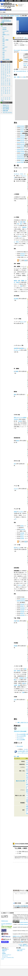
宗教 (21, 221)
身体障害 (16, 348)
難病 (15, 394)
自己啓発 (16, 298)
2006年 (18, 151)
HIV (15, 463)
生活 (3, 45)
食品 (3, 54)
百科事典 (17, 15)
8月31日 (22, 156)
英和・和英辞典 (17, 0)
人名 (3, 55)
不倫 (15, 620)
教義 (24, 221)
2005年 (18, 149)
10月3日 (22, 158)
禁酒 (21, 286)
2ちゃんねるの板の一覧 (22, 734)
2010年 (18, 158)
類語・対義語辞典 (9, 0)
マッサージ (16, 173)
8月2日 (22, 613)
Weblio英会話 (6, 107)
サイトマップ (5, 955)
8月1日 (22, 536)
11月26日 (22, 153)
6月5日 (22, 131)
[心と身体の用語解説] (3, 10)
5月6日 (22, 606)
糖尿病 (15, 280)
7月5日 (22, 162)
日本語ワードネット (17, 936)
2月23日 (22, 604)
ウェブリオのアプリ (21, 949)
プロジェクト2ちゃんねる (20, 731)
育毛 (15, 547)
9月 (21, 133)
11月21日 (22, 136)
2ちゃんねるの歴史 (21, 735)
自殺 (23, 692)
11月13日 (22, 144)
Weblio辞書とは (5, 949)
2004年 (18, 146)
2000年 (18, 138)
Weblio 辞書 (3, 15)
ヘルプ (3, 951)
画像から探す (19, 950)
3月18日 (22, 255)
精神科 (18, 670)
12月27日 (22, 253)
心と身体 (16, 43)
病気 (15, 77)
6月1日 (22, 129)
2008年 (18, 156)
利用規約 (4, 953)
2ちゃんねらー (20, 737)
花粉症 (15, 511)
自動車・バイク (6, 34)
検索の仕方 (4, 950)
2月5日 (22, 155)
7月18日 (22, 151)
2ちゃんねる (17, 50)
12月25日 (22, 598)
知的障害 (21, 348)
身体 (24, 77)
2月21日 (22, 140)
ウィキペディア (19, 38)
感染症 (17, 440)
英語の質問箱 (6, 108)
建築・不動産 (5, 39)
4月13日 (22, 142)
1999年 (18, 126)
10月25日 (22, 135)
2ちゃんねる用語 (21, 739)
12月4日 (22, 533)
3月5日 (22, 149)
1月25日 (22, 609)
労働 (23, 683)
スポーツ (4, 50)
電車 (3, 32)
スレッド (20, 236)
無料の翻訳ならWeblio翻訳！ (21, 5)
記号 (2, 100)
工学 (3, 38)
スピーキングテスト (7, 112)
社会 (18, 223)
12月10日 (22, 615)
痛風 (19, 280)
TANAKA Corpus (4, 920)
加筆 (26, 260)
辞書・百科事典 (10, 15)
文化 (3, 43)
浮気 (18, 620)
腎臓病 (22, 280)
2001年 (18, 142)
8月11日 (22, 147)
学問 (3, 41)
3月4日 (22, 525)
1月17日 (22, 146)
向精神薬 (21, 677)
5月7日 (22, 534)
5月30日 (22, 126)
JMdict (22, 941)
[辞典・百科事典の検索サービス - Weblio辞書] (8, 4)
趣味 (3, 48)
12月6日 (22, 538)
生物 (3, 52)
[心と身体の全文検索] (8, 10)
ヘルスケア (5, 47)
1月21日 (22, 138)
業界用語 (4, 29)
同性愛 (15, 645)
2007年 (18, 155)
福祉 (19, 685)
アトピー (16, 488)
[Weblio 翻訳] (16, 5)
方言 (3, 57)
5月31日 (22, 127)
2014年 (18, 162)
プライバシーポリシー (6, 954)
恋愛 (18, 77)
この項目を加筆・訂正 (22, 751)
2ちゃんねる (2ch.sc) (21, 71)
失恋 (15, 699)
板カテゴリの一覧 (20, 780)
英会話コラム (6, 105)
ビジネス (4, 27)
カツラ (18, 547)
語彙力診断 (5, 110)
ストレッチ (22, 321)
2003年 (18, 600)
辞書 (2, 0)
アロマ (21, 173)
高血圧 (17, 282)
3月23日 (22, 611)
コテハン (20, 585)
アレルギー (20, 511)
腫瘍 (17, 371)
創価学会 (24, 227)
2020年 (20, 421)
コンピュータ (5, 31)
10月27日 (22, 600)
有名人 (17, 241)
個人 (21, 223)
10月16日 (22, 160)
